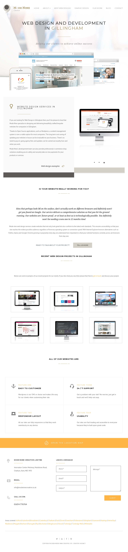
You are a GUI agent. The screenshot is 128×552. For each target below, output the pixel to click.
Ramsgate (31, 524)
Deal (57, 520)
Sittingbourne (52, 524)
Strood (60, 524)
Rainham (24, 524)
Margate (17, 524)
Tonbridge (67, 524)
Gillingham (87, 520)
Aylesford (25, 520)
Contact (119, 8)
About (46, 8)
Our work (97, 8)
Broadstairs (34, 520)
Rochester (43, 524)
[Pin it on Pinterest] (71, 539)
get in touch (97, 276)
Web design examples (50, 166)
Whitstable (88, 524)
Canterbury (43, 520)
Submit (113, 498)
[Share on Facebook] (66, 539)
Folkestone (78, 520)
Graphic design (81, 8)
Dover (62, 520)
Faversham (69, 520)
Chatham (51, 520)
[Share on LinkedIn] (62, 539)
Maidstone (9, 524)
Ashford (18, 520)
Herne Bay (111, 520)
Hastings (104, 520)
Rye (37, 524)
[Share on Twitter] (57, 539)
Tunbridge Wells (78, 524)
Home (36, 8)
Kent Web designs (62, 8)
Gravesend (96, 520)
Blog (108, 8)
